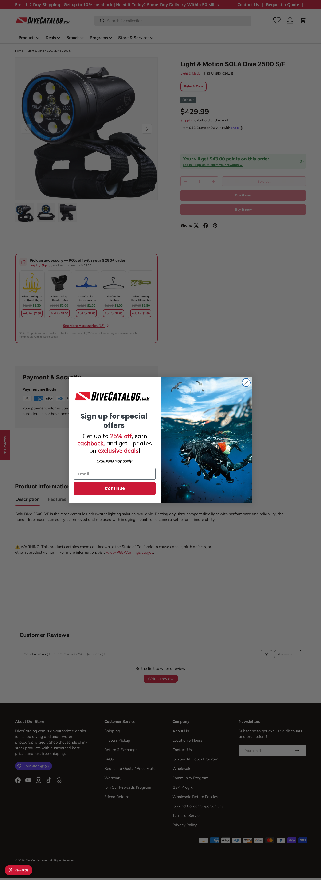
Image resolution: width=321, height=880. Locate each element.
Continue (115, 488)
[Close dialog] (246, 382)
